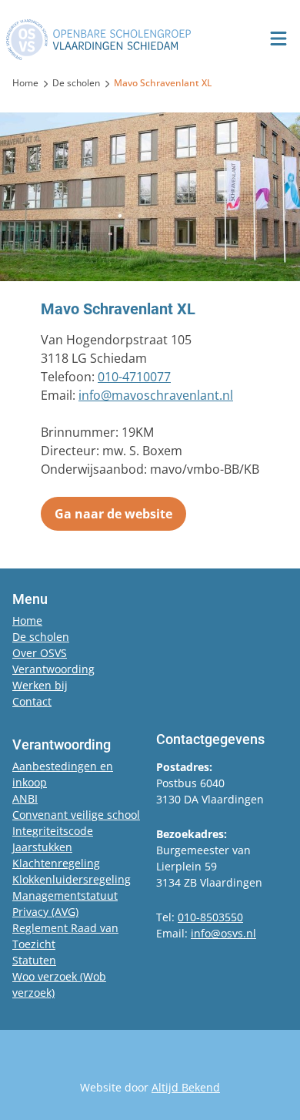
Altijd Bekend (186, 1087)
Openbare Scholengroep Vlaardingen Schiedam (98, 39)
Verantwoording (53, 669)
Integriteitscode (52, 830)
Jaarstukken (42, 847)
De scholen (40, 636)
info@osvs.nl (223, 933)
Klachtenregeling (56, 863)
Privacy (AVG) (45, 911)
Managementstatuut (65, 895)
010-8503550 (210, 917)
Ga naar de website (113, 513)
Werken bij (40, 685)
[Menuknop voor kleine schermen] (278, 38)
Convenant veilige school (76, 814)
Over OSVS (39, 653)
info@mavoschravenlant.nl (155, 395)
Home (27, 620)
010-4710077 (134, 376)
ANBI (25, 798)
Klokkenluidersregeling (71, 879)
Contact (32, 701)
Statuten (34, 960)
